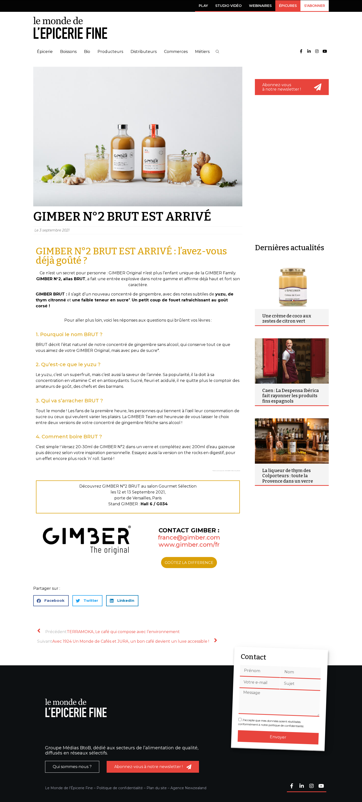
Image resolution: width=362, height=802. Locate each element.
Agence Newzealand (188, 788)
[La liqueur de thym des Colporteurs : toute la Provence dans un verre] (292, 441)
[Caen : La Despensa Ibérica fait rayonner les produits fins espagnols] (292, 361)
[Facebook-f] (301, 51)
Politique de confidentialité (120, 788)
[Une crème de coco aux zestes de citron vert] (292, 286)
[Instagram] (317, 51)
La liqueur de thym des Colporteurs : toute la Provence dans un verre (287, 476)
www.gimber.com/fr (189, 544)
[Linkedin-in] (309, 51)
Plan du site (157, 788)
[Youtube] (325, 51)
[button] (217, 52)
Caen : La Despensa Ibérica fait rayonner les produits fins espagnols (290, 396)
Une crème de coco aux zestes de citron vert (286, 318)
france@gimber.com (189, 537)
